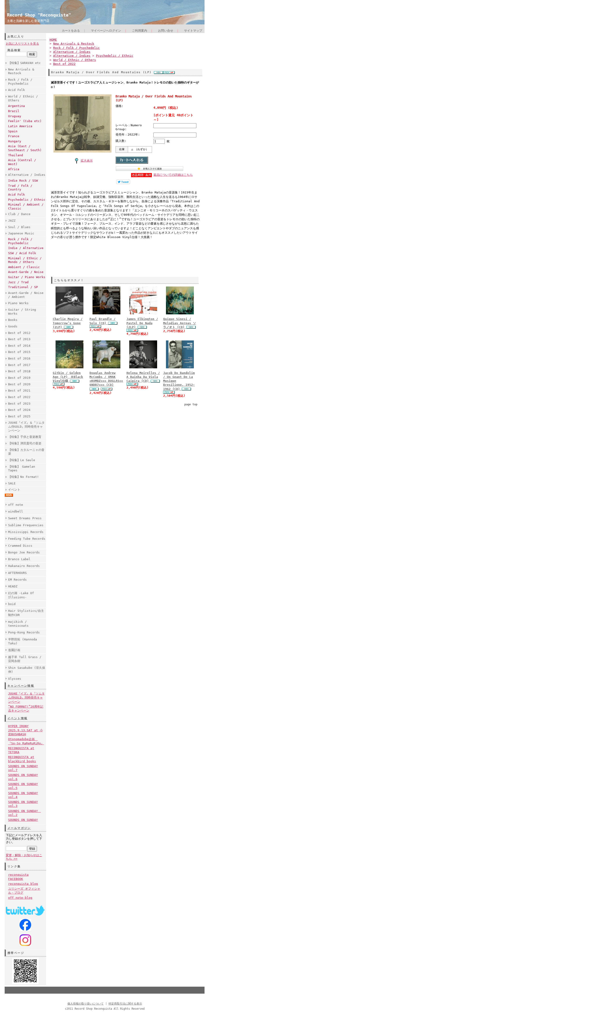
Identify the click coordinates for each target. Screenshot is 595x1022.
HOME (53, 39)
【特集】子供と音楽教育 (24, 437)
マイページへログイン (106, 30)
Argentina (16, 106)
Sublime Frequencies (25, 525)
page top (190, 404)
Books (12, 320)
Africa (13, 169)
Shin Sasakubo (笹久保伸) (26, 669)
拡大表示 (87, 160)
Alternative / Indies (26, 174)
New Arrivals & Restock (21, 71)
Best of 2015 (19, 352)
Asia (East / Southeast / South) (25, 148)
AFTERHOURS (17, 573)
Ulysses (14, 678)
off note (15, 504)
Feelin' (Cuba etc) (25, 121)
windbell (15, 511)
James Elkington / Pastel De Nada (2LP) (142, 323)
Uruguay (14, 116)
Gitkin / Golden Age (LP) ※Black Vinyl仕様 (68, 377)
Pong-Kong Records (24, 632)
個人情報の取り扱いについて (85, 1003)
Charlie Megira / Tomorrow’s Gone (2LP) (68, 323)
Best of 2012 (19, 333)
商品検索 (14, 50)
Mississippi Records (25, 532)
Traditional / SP (23, 287)
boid (12, 604)
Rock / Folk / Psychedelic (20, 81)
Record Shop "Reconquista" (39, 15)
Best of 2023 (19, 403)
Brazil (13, 111)
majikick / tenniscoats (18, 623)
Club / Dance (19, 214)
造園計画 (14, 650)
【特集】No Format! (23, 477)
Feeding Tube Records (26, 538)
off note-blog (20, 897)
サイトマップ (193, 30)
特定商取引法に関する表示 (125, 1003)
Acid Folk (16, 90)
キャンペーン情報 (20, 685)
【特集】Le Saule (21, 460)
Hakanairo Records (24, 566)
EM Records (17, 579)
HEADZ (12, 586)
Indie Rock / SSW (23, 180)
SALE (12, 483)
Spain (12, 131)
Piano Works (18, 303)
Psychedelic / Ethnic (26, 199)
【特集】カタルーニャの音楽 (26, 452)
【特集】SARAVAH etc (24, 63)
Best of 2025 (19, 416)
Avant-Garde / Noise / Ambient (25, 295)
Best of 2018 (19, 371)
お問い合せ (165, 30)
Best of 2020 (19, 384)
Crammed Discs (20, 545)
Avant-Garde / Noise (25, 272)
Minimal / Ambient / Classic (25, 206)
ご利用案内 (139, 30)
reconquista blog (23, 884)
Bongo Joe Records (24, 552)
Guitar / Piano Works (26, 277)
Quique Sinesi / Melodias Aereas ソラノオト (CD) (179, 323)
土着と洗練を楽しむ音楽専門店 (28, 21)
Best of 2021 (19, 390)
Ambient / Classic (24, 267)
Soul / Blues (19, 227)
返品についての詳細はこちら (173, 174)
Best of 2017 (19, 365)
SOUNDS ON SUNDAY (23, 820)
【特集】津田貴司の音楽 (24, 443)
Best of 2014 (19, 345)
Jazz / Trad (18, 282)
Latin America (20, 126)
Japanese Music (21, 233)
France (13, 136)
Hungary (14, 141)
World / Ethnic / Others (23, 98)
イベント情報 (17, 718)
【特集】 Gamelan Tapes (21, 468)
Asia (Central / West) (22, 162)
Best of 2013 (19, 339)
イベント (14, 489)
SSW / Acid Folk (22, 253)
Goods (12, 326)
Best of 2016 (19, 358)
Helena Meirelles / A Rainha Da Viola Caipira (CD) (143, 377)
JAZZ (12, 220)
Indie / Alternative (25, 248)
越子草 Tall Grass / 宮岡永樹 (24, 659)
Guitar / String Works (22, 311)
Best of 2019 (19, 378)
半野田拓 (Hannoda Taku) (22, 641)
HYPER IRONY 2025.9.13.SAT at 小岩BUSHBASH (25, 730)
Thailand (15, 155)
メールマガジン (19, 828)
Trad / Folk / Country (20, 187)
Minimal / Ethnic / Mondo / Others (25, 260)
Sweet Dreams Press (25, 518)
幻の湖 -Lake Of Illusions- (21, 595)
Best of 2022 (19, 397)
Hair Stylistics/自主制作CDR (26, 612)
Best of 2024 (19, 410)
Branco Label (19, 559)
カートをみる (71, 30)
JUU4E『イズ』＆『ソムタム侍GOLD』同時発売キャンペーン (26, 426)
